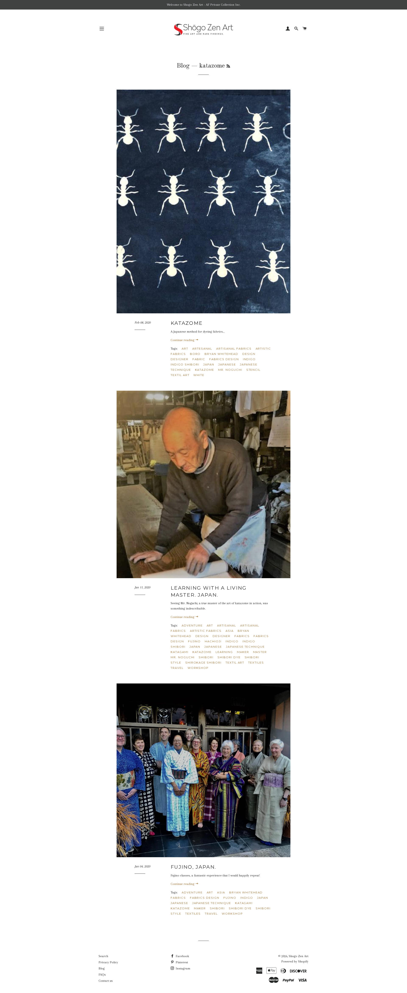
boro (195, 354)
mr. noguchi (230, 369)
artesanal (202, 348)
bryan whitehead (221, 354)
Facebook (182, 956)
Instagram (182, 968)
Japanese (227, 364)
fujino (194, 641)
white (198, 375)
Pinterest (181, 962)
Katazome (187, 323)
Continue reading (183, 340)
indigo (249, 359)
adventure (192, 625)
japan (208, 364)
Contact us (106, 981)
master (260, 652)
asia (230, 630)
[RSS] (228, 66)
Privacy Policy (108, 962)
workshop (198, 667)
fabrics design (224, 359)
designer (179, 359)
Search (103, 956)
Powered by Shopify (294, 961)
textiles (256, 662)
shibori (206, 657)
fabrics (242, 636)
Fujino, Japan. (193, 867)
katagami (179, 652)
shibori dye (228, 657)
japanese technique (245, 646)
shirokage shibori (203, 662)
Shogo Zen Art (298, 956)
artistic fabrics (206, 630)
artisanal (226, 625)
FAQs (102, 974)
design (249, 354)
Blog (183, 66)
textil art (180, 375)
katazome (204, 369)
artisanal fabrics (233, 348)
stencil (253, 369)
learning (224, 652)
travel (177, 667)
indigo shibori (185, 364)
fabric (198, 359)
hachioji (213, 641)
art (185, 348)
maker (243, 652)
